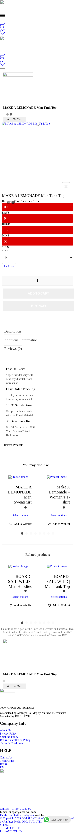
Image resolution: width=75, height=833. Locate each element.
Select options (20, 515)
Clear (11, 266)
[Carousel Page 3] (31, 533)
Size (5, 251)
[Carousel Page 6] (44, 533)
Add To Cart (14, 119)
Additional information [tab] (21, 340)
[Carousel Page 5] (40, 533)
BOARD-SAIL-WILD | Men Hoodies (20, 581)
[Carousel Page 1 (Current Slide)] (22, 533)
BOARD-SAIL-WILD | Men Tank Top (57, 581)
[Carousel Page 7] (48, 533)
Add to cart (38, 293)
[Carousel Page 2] (26, 533)
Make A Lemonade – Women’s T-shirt (59, 495)
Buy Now (38, 306)
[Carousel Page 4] (35, 533)
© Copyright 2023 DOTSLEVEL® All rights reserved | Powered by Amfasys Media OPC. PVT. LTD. (37, 820)
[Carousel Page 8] (53, 533)
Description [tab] (12, 331)
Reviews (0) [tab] (13, 349)
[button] (20, 524)
